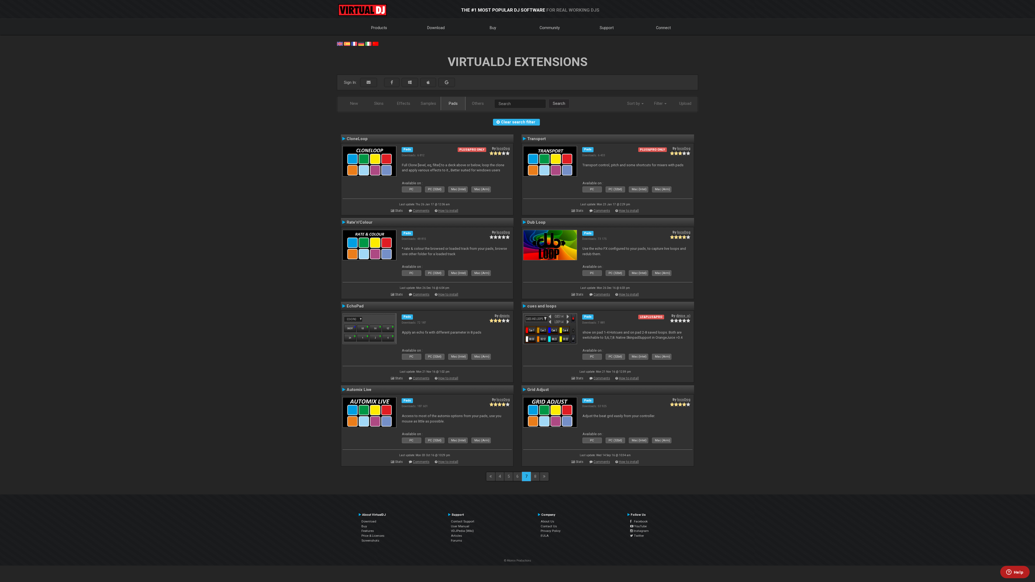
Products (379, 28)
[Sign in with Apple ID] (428, 82)
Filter (659, 103)
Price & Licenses (372, 536)
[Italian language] (368, 43)
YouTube (640, 526)
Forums (456, 540)
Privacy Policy (551, 531)
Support (607, 28)
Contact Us (549, 526)
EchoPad (355, 306)
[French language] (354, 43)
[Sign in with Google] (446, 82)
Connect (663, 28)
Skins (379, 103)
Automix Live (359, 389)
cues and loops (541, 306)
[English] (340, 43)
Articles (456, 536)
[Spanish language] (347, 43)
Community (550, 28)
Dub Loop (536, 222)
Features (367, 531)
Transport (536, 138)
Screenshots (370, 540)
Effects (403, 103)
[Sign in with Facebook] (391, 82)
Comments (421, 211)
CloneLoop (357, 138)
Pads (453, 103)
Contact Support (462, 521)
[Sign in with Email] (368, 82)
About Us (547, 521)
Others (478, 103)
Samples (428, 103)
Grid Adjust (538, 389)
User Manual (460, 526)
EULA (545, 536)
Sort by (634, 103)
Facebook (640, 521)
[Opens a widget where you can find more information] (1015, 572)
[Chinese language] (375, 43)
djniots (504, 316)
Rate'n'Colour (359, 222)
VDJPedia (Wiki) (462, 531)
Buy (493, 28)
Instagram (641, 531)
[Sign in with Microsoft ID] (410, 82)
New (354, 103)
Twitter (638, 536)
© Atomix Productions (517, 560)
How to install (448, 211)
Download (436, 28)
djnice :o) (683, 316)
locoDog (503, 148)
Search (559, 103)
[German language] (361, 43)
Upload (685, 103)
